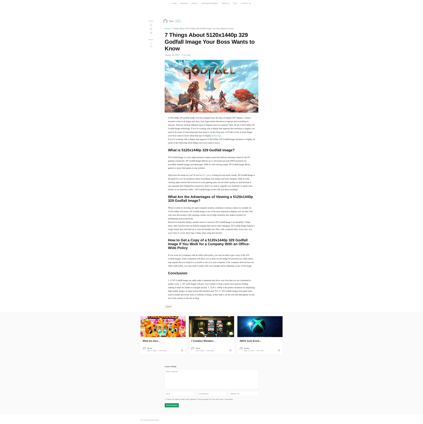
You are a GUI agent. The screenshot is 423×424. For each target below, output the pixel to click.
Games (168, 306)
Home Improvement (209, 3)
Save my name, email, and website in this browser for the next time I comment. (200, 399)
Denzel (149, 348)
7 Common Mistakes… (203, 341)
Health (195, 3)
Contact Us (246, 3)
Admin (198, 348)
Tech (235, 3)
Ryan (174, 21)
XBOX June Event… (250, 341)
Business (184, 3)
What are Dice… (151, 341)
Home (174, 3)
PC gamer (207, 175)
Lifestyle (225, 3)
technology (216, 135)
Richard (247, 348)
